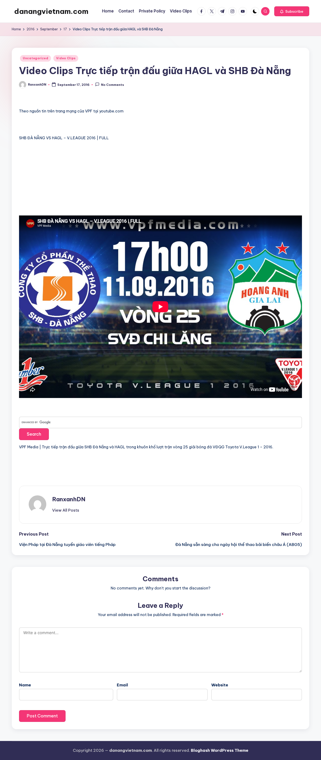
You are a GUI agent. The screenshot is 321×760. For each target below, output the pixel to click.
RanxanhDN (68, 499)
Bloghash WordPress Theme (219, 750)
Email (122, 685)
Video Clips (65, 58)
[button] (291, 11)
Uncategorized (35, 58)
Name (25, 685)
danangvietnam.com (51, 11)
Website (219, 685)
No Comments (112, 85)
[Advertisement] (54, 180)
